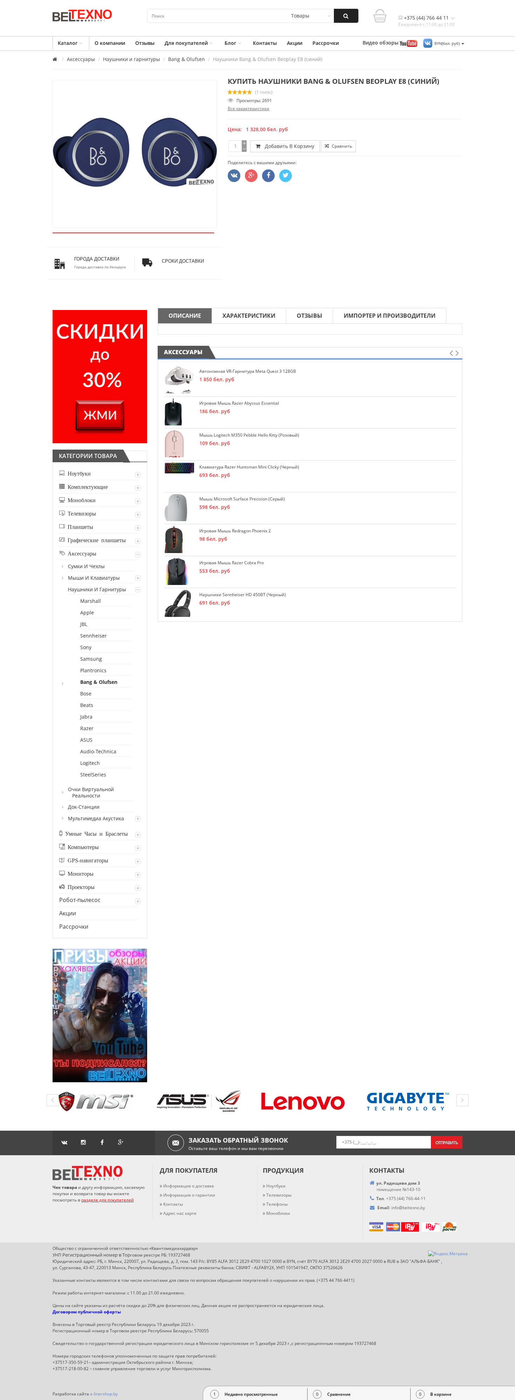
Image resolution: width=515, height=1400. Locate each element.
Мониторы (79, 873)
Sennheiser (94, 635)
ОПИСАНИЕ (185, 315)
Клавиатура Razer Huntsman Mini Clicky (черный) (249, 467)
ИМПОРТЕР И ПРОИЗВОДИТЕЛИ (389, 315)
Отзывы (144, 43)
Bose (86, 693)
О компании (110, 43)
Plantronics (94, 670)
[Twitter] (234, 175)
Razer (87, 728)
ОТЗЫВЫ (309, 315)
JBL (84, 624)
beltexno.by (408, 1208)
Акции (294, 43)
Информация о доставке (188, 1186)
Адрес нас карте (180, 1213)
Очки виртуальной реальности (91, 792)
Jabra (86, 716)
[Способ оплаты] (400, 1226)
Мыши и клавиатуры (94, 577)
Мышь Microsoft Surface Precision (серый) (242, 499)
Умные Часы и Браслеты (95, 833)
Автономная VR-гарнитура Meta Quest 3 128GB (247, 371)
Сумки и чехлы (87, 566)
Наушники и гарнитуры (131, 59)
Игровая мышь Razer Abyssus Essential (239, 403)
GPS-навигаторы (86, 860)
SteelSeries (93, 774)
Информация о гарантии (189, 1195)
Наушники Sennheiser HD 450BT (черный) (242, 595)
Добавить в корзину (288, 146)
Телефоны (277, 1204)
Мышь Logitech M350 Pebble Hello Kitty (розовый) (249, 435)
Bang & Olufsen (186, 59)
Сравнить (341, 146)
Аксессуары (81, 59)
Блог (230, 43)
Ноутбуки (78, 473)
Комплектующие (86, 486)
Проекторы (80, 886)
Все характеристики (248, 109)
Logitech (90, 763)
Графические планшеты (95, 540)
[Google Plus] (251, 175)
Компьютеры (82, 846)
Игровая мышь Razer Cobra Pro (231, 563)
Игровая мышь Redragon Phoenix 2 (235, 531)
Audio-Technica (98, 751)
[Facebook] (268, 175)
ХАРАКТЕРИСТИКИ (248, 315)
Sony (86, 647)
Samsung (91, 658)
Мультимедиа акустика (96, 818)
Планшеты (79, 526)
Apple (87, 612)
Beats (87, 705)
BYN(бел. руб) (447, 43)
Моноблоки (80, 500)
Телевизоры (80, 513)
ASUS (86, 739)
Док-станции (84, 806)
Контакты (265, 43)
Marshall (91, 601)
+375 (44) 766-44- (403, 1199)
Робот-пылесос (80, 900)
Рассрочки (326, 43)
